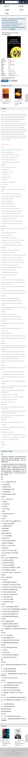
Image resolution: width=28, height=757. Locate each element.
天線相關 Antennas (13, 75)
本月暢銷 (21, 10)
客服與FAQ (13, 750)
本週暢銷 (7, 10)
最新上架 (7, 6)
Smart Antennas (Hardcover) (6, 102)
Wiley (9, 59)
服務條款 (14, 751)
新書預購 (21, 6)
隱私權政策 (24, 750)
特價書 (7, 13)
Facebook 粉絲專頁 (5, 750)
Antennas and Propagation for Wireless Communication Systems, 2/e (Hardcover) (6, 746)
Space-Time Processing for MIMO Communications (19, 104)
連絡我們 (19, 750)
